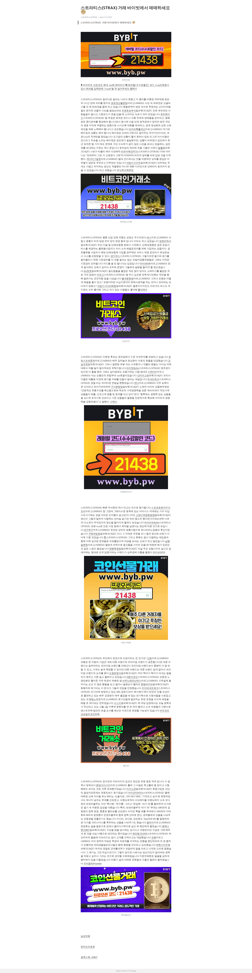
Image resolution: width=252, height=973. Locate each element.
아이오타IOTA (135, 792)
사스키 (117, 703)
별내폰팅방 (127, 278)
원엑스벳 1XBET (89, 957)
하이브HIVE (159, 552)
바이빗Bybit (132, 368)
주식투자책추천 (125, 170)
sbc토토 (88, 271)
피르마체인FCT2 (129, 151)
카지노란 (131, 788)
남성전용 (85, 936)
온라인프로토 (88, 946)
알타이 (150, 822)
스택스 (113, 401)
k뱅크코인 (132, 677)
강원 (153, 837)
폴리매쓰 (142, 289)
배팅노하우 (95, 699)
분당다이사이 (103, 785)
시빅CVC (152, 371)
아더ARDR (145, 263)
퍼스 (149, 237)
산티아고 (142, 375)
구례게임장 (94, 533)
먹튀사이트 (162, 845)
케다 (136, 383)
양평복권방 (115, 548)
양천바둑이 (165, 241)
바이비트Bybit (151, 522)
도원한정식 (115, 673)
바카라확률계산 (137, 129)
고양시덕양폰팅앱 (145, 515)
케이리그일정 (94, 159)
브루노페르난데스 (131, 680)
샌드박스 (115, 256)
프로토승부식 (129, 110)
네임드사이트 (133, 162)
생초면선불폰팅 (119, 103)
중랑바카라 (147, 684)
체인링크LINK (139, 833)
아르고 (100, 274)
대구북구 (88, 529)
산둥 (149, 658)
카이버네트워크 (150, 688)
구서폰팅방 (117, 386)
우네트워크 (153, 379)
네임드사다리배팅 (106, 286)
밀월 (160, 147)
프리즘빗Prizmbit (93, 863)
